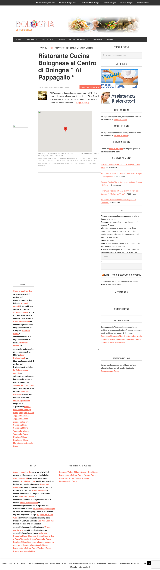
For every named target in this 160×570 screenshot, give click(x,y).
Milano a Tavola (121, 135)
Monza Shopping (117, 342)
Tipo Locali (49, 156)
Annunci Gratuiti (20, 478)
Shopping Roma (20, 424)
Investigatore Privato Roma (25, 548)
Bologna (53, 153)
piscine (27, 406)
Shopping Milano (26, 412)
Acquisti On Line (20, 312)
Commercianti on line (22, 291)
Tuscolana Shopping (110, 336)
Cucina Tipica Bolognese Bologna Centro (74, 158)
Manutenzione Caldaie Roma (35, 545)
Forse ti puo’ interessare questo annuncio (122, 274)
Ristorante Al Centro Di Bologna (81, 161)
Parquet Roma (90, 475)
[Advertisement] (23, 83)
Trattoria (59, 156)
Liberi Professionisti (29, 502)
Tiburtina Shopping (127, 336)
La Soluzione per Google (44, 508)
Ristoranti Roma (39, 490)
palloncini (17, 409)
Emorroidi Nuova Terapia (70, 478)
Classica (76, 153)
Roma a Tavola (120, 119)
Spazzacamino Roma (110, 371)
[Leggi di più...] (82, 102)
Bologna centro (65, 153)
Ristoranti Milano (27, 496)
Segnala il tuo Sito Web (23, 385)
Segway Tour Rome (89, 472)
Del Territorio (87, 153)
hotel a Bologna (116, 148)
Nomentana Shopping (119, 339)
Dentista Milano (20, 437)
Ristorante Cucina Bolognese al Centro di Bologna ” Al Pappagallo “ (67, 66)
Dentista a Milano (20, 440)
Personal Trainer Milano (69, 472)
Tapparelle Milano (21, 415)
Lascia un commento (90, 87)
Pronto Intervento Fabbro (24, 551)
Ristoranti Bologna (21, 321)
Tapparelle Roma (20, 418)
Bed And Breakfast (46, 520)
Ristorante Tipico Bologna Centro (53, 163)
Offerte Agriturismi (21, 400)
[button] (65, 129)
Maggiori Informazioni (80, 567)
